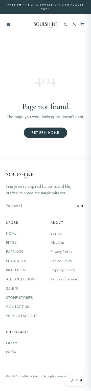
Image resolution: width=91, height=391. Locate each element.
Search (56, 233)
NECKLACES (16, 261)
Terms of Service (64, 279)
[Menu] (8, 24)
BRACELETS (15, 270)
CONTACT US (17, 307)
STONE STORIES (19, 297)
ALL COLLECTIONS (21, 279)
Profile (11, 352)
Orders (11, 343)
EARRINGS (14, 251)
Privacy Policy (61, 251)
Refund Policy (61, 261)
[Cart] (82, 24)
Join (79, 206)
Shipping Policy (63, 270)
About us (57, 242)
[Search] (65, 24)
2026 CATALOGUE (21, 316)
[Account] (74, 24)
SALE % (12, 288)
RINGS (11, 242)
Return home (45, 133)
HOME (11, 233)
